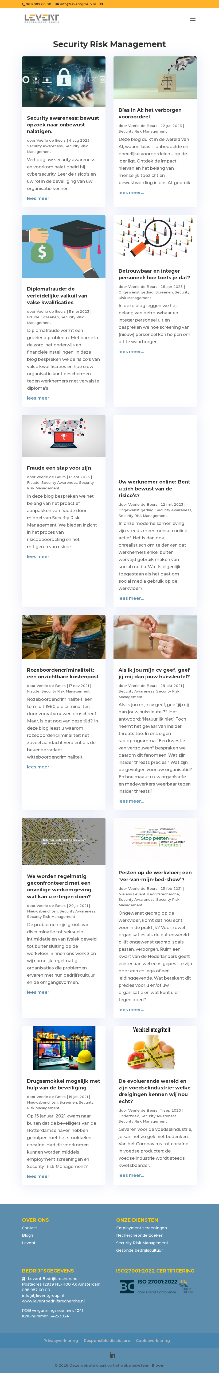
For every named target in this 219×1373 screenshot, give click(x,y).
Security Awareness (45, 146)
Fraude (33, 317)
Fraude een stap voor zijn (59, 468)
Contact (29, 1227)
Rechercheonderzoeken (139, 1235)
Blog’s (28, 1235)
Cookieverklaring (153, 1340)
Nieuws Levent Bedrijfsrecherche (149, 894)
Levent (29, 1242)
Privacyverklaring (61, 1340)
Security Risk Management (143, 131)
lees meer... (40, 198)
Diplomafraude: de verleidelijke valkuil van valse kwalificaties (57, 295)
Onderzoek (129, 1116)
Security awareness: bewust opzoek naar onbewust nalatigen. (63, 124)
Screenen (50, 317)
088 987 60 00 (38, 4)
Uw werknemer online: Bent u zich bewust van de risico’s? (154, 488)
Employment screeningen (141, 1227)
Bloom (158, 1365)
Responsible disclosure (107, 1340)
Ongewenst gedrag (136, 292)
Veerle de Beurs (51, 140)
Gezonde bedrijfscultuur (139, 1250)
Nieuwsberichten (42, 911)
